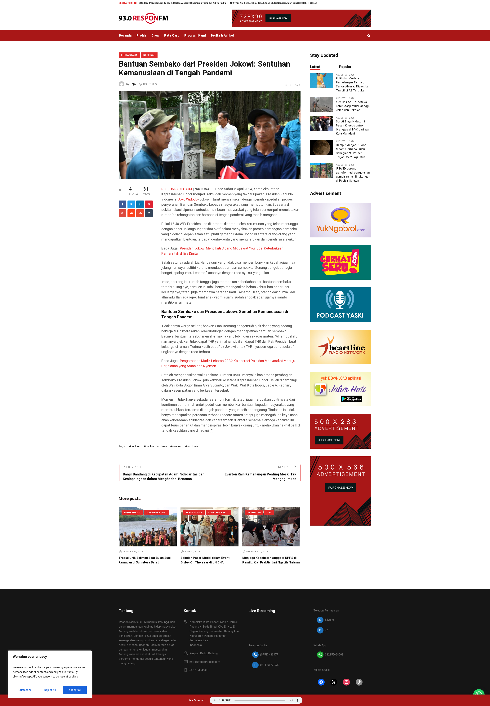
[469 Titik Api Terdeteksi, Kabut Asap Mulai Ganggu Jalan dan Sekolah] (321, 104)
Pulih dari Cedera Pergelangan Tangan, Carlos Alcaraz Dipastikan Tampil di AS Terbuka (146, 3)
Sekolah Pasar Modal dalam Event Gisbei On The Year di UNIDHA (204, 560)
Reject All (50, 690)
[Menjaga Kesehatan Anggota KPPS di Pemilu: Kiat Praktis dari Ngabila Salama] (271, 526)
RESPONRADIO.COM (176, 189)
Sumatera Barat (156, 512)
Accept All (75, 690)
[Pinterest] (149, 204)
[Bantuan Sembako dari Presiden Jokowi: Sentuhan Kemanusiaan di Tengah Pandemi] (210, 135)
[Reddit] (131, 213)
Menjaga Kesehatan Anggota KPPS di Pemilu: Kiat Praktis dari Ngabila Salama (271, 560)
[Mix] (140, 213)
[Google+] (122, 213)
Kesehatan (254, 512)
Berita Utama (129, 55)
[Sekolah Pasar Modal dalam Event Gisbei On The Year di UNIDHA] (209, 526)
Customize (25, 690)
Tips (269, 512)
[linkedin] (140, 204)
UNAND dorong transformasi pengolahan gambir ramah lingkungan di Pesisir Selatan (353, 175)
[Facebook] (122, 204)
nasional (176, 446)
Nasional (149, 55)
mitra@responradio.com (204, 662)
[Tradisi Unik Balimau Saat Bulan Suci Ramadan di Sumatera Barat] (148, 526)
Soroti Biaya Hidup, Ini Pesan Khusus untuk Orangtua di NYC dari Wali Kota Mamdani (353, 128)
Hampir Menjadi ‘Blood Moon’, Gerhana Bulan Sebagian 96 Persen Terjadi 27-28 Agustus (351, 151)
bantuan (135, 446)
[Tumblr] (149, 213)
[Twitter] (131, 204)
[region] (50, 674)
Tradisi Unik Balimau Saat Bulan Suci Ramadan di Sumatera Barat (145, 560)
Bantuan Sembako (156, 446)
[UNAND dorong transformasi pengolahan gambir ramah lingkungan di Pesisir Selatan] (321, 171)
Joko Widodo (188, 199)
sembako (192, 446)
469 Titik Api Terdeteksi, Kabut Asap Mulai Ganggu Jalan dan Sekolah (236, 3)
